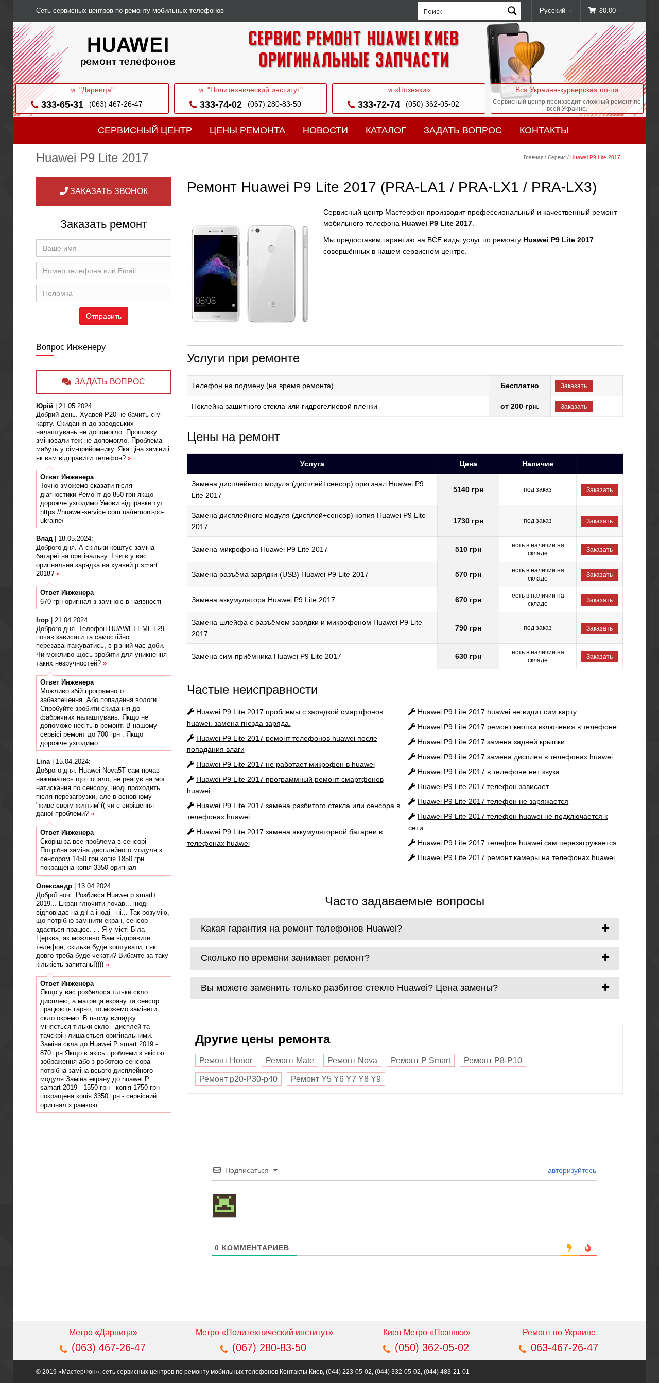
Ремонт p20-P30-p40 (238, 1079)
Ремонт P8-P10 (493, 1060)
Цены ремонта (247, 130)
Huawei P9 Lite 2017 (285, 764)
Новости (325, 130)
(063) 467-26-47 (116, 104)
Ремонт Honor (225, 1060)
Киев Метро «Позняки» (427, 1332)
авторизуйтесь (571, 1170)
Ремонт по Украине (559, 1332)
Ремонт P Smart (420, 1060)
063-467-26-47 (564, 1347)
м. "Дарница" (92, 89)
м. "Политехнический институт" (250, 89)
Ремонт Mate (290, 1060)
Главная (533, 157)
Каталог (386, 130)
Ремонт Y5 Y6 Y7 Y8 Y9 (336, 1079)
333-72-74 (379, 104)
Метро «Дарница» (103, 1332)
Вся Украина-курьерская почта (567, 89)
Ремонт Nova (352, 1060)
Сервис (557, 157)
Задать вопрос (463, 130)
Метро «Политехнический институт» (264, 1332)
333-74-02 (221, 104)
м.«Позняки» (408, 89)
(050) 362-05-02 (432, 104)
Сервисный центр (145, 130)
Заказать (574, 386)
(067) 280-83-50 (274, 104)
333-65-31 (62, 104)
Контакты (544, 130)
